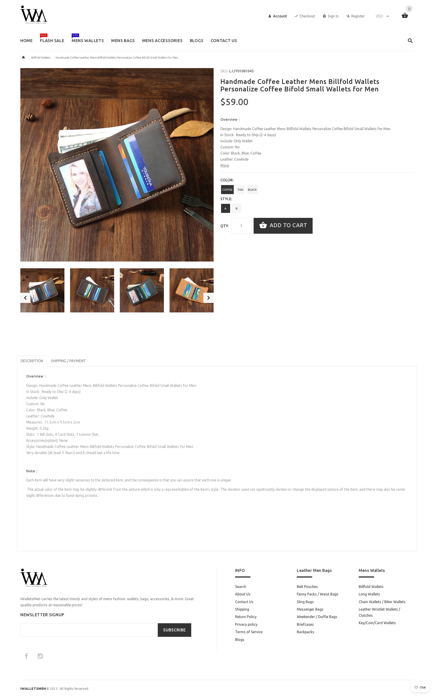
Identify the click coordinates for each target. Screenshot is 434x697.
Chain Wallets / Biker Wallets (382, 602)
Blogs (239, 640)
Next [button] (208, 298)
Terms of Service (248, 632)
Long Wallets (369, 594)
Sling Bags (305, 602)
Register (358, 16)
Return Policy (246, 617)
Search (240, 587)
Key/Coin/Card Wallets (377, 623)
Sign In (333, 16)
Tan (240, 189)
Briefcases (305, 624)
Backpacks (305, 632)
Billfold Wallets (40, 57)
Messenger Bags (310, 609)
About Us (242, 594)
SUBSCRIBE (174, 630)
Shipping (242, 609)
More (224, 165)
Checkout (307, 16)
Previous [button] (25, 298)
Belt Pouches (307, 587)
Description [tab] (32, 361)
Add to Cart (287, 225)
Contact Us (244, 602)
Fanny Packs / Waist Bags (317, 594)
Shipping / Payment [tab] (68, 361)
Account (280, 16)
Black (252, 189)
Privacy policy (246, 624)
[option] (42, 290)
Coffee (227, 189)
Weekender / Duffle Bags (317, 617)
